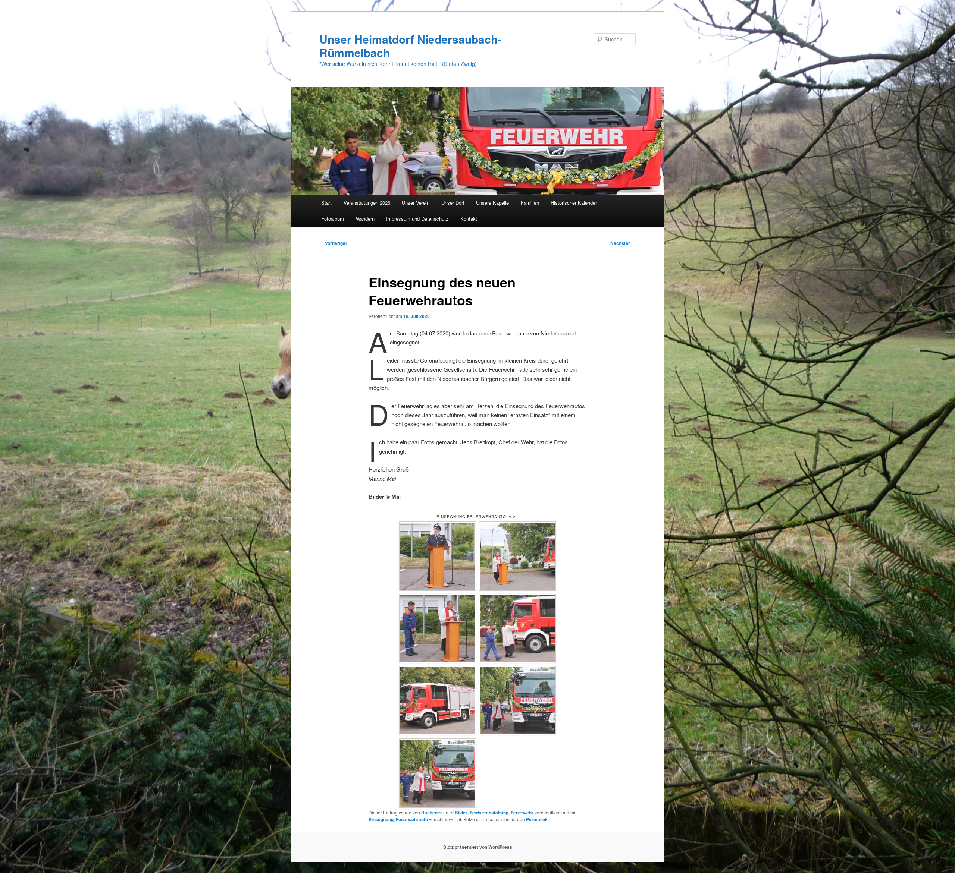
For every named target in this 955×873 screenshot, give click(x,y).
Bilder (461, 812)
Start (326, 202)
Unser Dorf (452, 202)
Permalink (537, 819)
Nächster (623, 243)
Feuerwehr (522, 812)
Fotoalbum (332, 218)
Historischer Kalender (574, 202)
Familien (530, 202)
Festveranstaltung (489, 812)
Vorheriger (333, 243)
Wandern (365, 218)
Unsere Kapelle (492, 202)
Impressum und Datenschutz (417, 218)
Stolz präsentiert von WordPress (477, 847)
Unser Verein (415, 202)
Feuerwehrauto (412, 819)
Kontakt (468, 218)
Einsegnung (381, 819)
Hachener (431, 812)
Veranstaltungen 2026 (367, 202)
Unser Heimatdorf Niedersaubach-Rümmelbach (410, 45)
